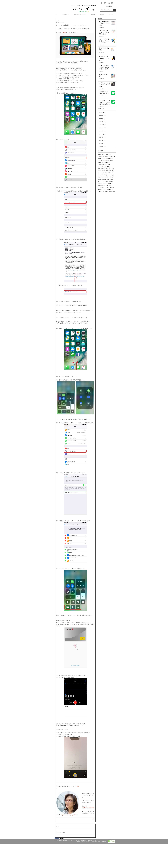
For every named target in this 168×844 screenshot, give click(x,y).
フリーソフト (101, 166)
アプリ (99, 154)
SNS (102, 175)
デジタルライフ (112, 156)
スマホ (103, 154)
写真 (112, 158)
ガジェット (106, 160)
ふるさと (100, 183)
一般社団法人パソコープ (80, 841)
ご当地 (105, 175)
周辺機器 (111, 181)
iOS (107, 156)
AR (112, 189)
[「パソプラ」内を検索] (114, 10)
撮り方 (99, 181)
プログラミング (105, 181)
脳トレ (110, 168)
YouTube (99, 170)
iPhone (99, 158)
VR (105, 177)
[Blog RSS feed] (112, 3)
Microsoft (111, 179)
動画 (105, 166)
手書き (109, 183)
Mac (103, 177)
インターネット (108, 154)
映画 (112, 177)
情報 (103, 191)
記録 (105, 179)
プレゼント (100, 187)
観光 (103, 179)
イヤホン (112, 187)
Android (104, 156)
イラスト (100, 177)
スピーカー (105, 183)
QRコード (107, 187)
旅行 (103, 173)
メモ (107, 185)
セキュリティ (101, 168)
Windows (111, 160)
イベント (100, 173)
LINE (108, 179)
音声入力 (100, 189)
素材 (113, 170)
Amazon (109, 175)
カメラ (99, 175)
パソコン (100, 156)
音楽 (113, 168)
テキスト (100, 191)
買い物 (99, 179)
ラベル (106, 191)
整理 (109, 173)
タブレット (108, 158)
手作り (108, 166)
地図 (113, 175)
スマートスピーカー (107, 189)
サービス (103, 158)
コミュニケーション (106, 162)
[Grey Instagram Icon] (108, 2)
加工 (110, 170)
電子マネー (100, 185)
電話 (104, 185)
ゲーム (105, 164)
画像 (114, 191)
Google (102, 160)
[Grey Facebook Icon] (101, 2)
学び (99, 160)
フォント (110, 185)
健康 (109, 164)
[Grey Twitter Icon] (105, 2)
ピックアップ (101, 164)
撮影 (112, 183)
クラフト (106, 168)
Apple (108, 177)
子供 (106, 173)
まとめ (99, 162)
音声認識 (110, 191)
